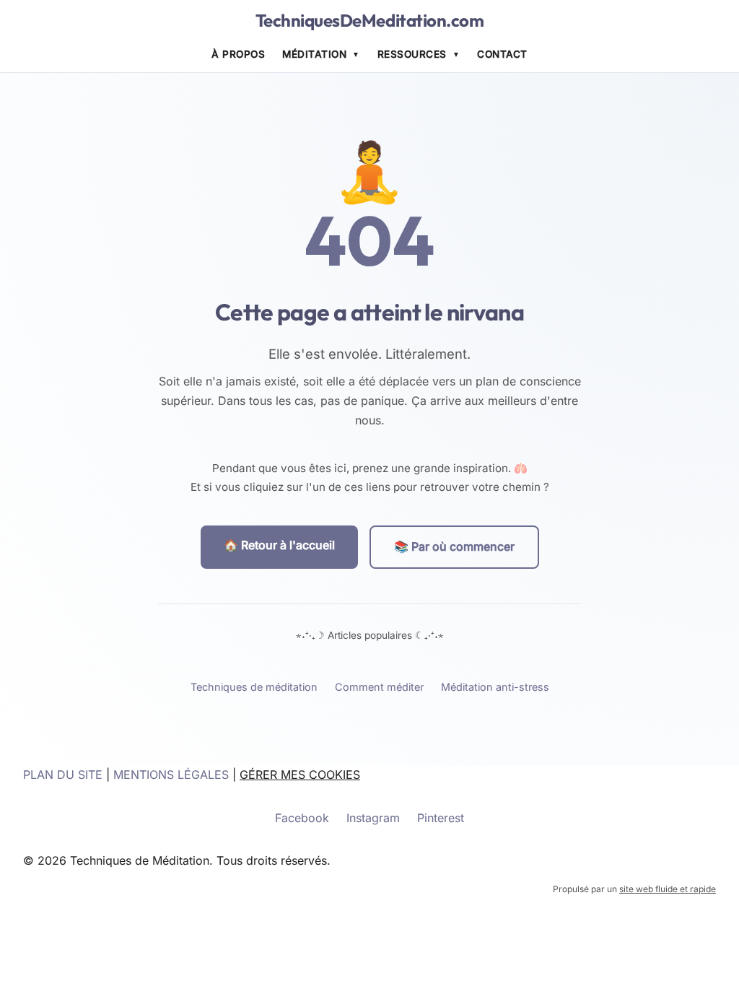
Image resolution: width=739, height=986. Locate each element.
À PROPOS (238, 54)
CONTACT (502, 54)
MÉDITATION (314, 54)
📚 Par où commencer (454, 546)
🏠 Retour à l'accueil (279, 545)
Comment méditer (379, 687)
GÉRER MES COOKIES (300, 774)
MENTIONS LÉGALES (171, 774)
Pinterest (440, 818)
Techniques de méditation (254, 687)
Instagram (373, 818)
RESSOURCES (412, 54)
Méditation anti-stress (495, 687)
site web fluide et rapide (667, 889)
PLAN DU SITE (62, 774)
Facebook (302, 818)
